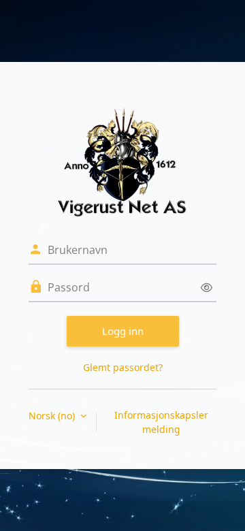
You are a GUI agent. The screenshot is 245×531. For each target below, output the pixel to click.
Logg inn (123, 331)
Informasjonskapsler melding (161, 422)
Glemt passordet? (123, 367)
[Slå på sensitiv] (206, 287)
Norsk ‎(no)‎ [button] (53, 415)
